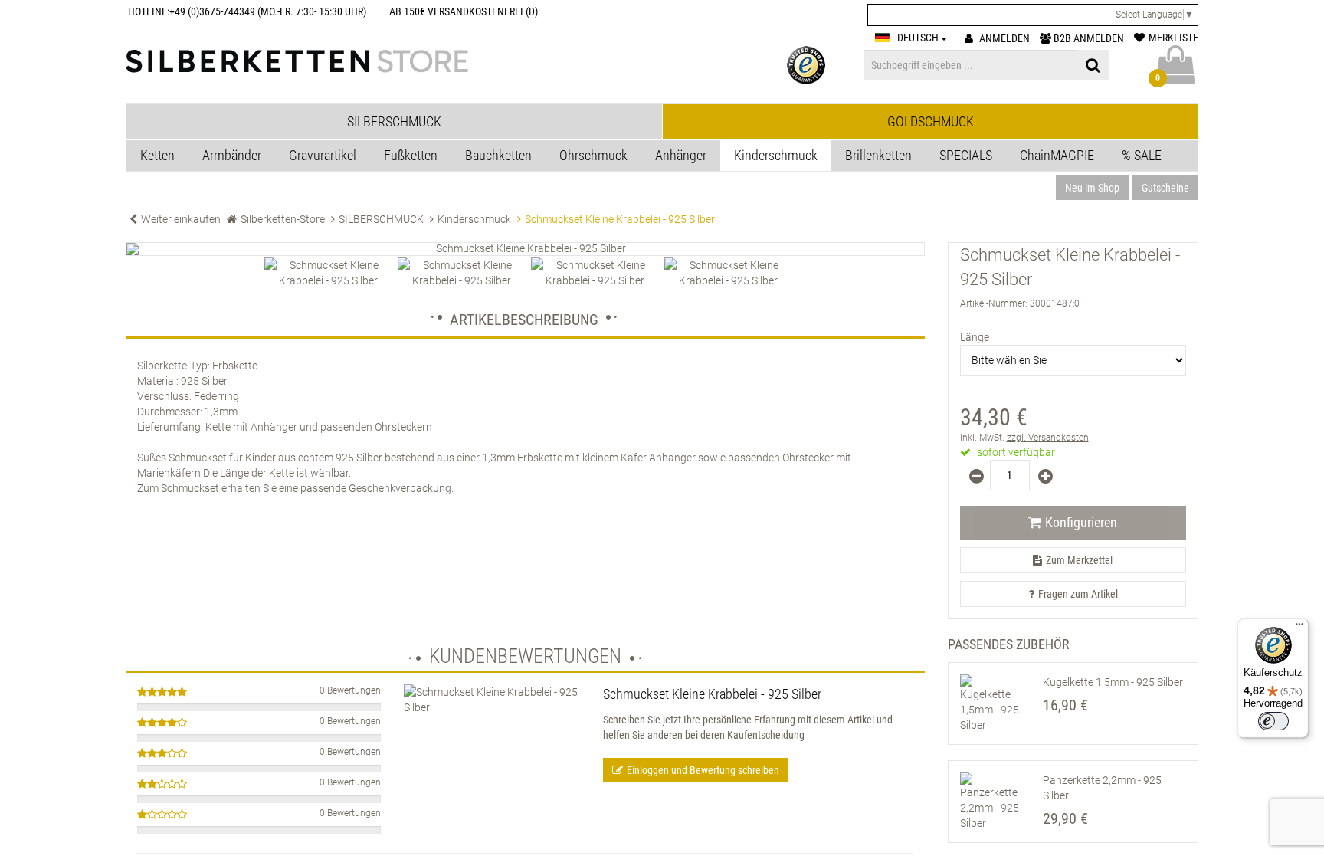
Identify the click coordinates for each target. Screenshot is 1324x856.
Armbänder (231, 155)
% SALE (1142, 155)
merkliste (1173, 37)
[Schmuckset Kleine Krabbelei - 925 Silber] (525, 249)
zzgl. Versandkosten (1048, 437)
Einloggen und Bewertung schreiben (703, 770)
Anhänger (680, 155)
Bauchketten (498, 155)
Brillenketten (878, 155)
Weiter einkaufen (181, 219)
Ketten (157, 155)
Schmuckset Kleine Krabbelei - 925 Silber (712, 694)
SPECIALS (965, 155)
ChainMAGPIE (1057, 155)
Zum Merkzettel (1079, 560)
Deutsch (919, 37)
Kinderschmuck (776, 155)
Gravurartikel (322, 155)
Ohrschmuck (593, 155)
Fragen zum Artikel (1078, 594)
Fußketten (411, 155)
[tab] (394, 121)
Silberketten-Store (283, 219)
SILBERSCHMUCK (381, 219)
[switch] (1273, 721)
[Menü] (1299, 627)
